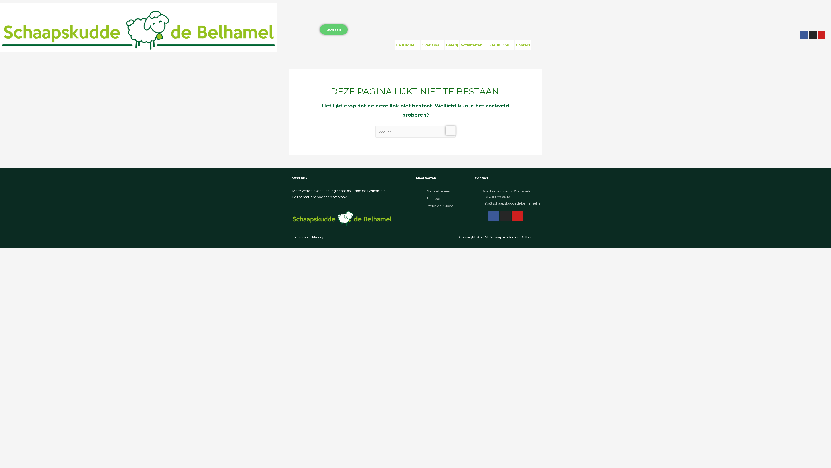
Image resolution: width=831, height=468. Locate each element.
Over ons (430, 45)
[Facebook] (804, 35)
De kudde (405, 45)
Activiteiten (471, 45)
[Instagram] (813, 35)
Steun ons (499, 45)
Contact (523, 45)
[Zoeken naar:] (415, 132)
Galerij (452, 45)
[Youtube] (821, 35)
